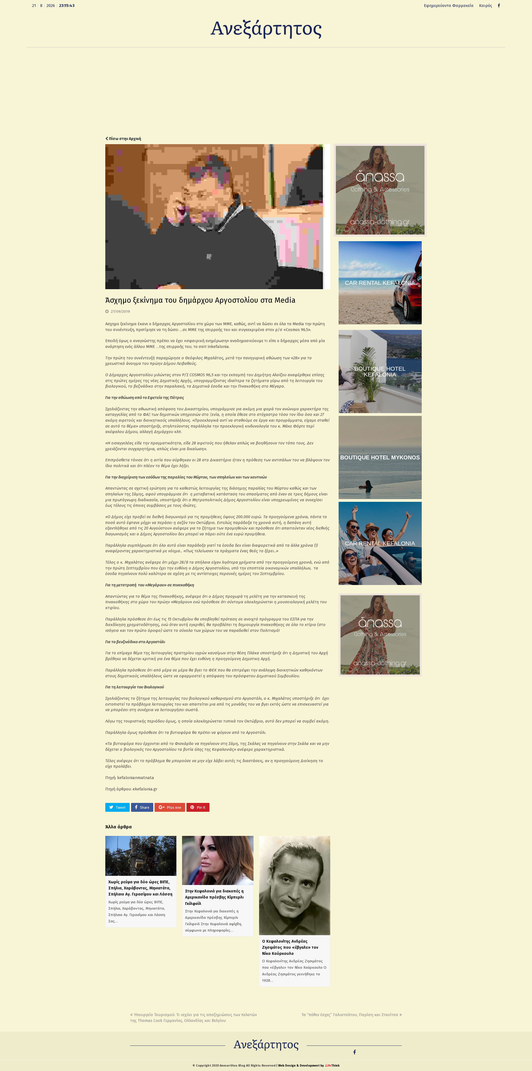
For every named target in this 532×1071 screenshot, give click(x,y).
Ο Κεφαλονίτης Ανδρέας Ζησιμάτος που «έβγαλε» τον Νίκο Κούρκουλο (290, 947)
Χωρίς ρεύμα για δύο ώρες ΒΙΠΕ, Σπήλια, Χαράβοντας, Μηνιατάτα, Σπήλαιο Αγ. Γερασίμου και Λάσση (140, 888)
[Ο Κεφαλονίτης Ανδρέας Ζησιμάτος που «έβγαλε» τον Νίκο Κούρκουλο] (294, 885)
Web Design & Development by (308, 1065)
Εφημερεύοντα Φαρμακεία (449, 5)
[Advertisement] (266, 92)
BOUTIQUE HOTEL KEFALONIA (380, 371)
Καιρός (485, 5)
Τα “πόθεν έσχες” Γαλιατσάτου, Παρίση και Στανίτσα (349, 1014)
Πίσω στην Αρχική (124, 138)
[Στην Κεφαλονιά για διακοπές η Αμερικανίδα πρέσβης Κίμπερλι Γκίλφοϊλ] (217, 860)
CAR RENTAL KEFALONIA (380, 282)
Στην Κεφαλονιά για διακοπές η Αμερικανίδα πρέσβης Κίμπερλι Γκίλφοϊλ (214, 897)
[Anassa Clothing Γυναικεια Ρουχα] (380, 235)
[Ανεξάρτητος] (266, 28)
